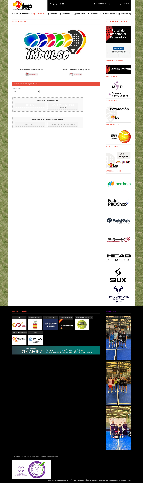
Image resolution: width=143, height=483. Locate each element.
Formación (80, 14)
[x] (51, 3)
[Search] (130, 14)
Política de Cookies (90, 480)
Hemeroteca (95, 14)
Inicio (16, 14)
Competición (40, 14)
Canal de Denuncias (61, 480)
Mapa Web (128, 480)
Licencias (53, 14)
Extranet (51, 480)
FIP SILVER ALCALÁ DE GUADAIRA (47, 100)
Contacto (124, 14)
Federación (26, 14)
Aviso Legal (101, 480)
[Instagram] (63, 4)
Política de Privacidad (76, 480)
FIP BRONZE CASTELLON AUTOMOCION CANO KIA (47, 119)
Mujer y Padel (110, 14)
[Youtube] (54, 4)
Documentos (66, 14)
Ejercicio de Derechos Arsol (115, 480)
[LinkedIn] (60, 4)
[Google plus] (57, 4)
